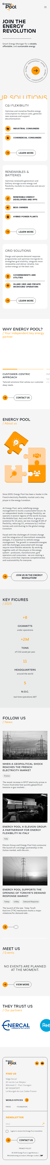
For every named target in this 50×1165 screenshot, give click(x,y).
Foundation (22, 1107)
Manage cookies (33, 1155)
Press (8, 1107)
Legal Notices (32, 1153)
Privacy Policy (25, 1148)
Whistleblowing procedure (16, 1155)
